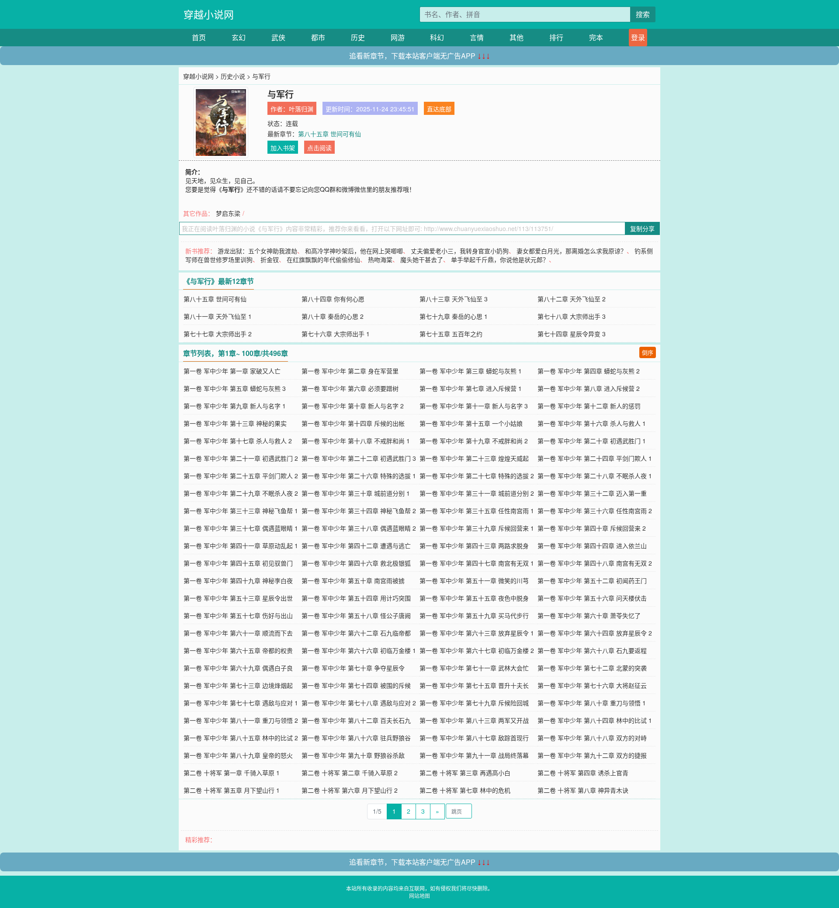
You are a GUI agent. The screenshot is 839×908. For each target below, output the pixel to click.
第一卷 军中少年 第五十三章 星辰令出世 (238, 598)
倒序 (647, 352)
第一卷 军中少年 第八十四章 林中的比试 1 (594, 720)
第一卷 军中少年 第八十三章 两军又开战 (474, 720)
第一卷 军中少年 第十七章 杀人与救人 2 (238, 440)
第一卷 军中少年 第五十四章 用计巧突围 (356, 598)
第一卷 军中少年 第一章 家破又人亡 (232, 370)
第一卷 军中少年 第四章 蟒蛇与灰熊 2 (588, 370)
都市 (318, 37)
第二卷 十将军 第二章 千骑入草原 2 (350, 772)
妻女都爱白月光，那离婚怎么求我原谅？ (572, 250)
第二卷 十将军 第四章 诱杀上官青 (582, 772)
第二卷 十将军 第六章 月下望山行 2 (350, 790)
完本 (596, 37)
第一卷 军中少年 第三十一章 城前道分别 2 (477, 493)
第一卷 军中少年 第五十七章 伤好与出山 (238, 615)
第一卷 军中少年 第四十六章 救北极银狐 (356, 563)
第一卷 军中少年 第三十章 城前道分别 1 (356, 493)
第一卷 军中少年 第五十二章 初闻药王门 (592, 580)
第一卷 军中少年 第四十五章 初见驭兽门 (238, 563)
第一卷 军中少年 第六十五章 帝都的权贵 (238, 650)
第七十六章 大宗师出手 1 (336, 333)
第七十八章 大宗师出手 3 (571, 316)
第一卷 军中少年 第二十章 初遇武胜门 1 (591, 440)
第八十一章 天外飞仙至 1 (218, 316)
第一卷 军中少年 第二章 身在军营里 (350, 370)
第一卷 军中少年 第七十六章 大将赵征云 (592, 685)
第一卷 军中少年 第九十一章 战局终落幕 (474, 755)
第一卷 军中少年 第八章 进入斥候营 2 (588, 388)
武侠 (278, 37)
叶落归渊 (301, 108)
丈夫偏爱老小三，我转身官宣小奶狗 (460, 250)
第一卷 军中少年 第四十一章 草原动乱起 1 (241, 545)
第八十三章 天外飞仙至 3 (454, 298)
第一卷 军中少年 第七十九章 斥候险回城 (474, 702)
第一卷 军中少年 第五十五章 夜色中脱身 (474, 598)
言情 (477, 37)
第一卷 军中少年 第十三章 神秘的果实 (235, 423)
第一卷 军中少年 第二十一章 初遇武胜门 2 (241, 458)
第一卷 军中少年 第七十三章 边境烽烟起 (238, 685)
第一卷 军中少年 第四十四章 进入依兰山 (592, 545)
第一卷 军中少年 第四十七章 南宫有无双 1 (477, 563)
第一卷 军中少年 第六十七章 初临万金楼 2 (477, 650)
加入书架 (282, 147)
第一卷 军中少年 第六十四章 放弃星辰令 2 (594, 632)
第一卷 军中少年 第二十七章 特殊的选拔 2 (477, 475)
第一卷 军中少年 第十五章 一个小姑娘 (471, 423)
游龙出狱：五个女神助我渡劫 (257, 250)
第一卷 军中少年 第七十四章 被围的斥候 (356, 685)
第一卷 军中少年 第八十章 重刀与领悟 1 (591, 702)
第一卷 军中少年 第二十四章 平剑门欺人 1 (594, 458)
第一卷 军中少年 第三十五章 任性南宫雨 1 (477, 510)
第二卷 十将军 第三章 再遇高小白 (465, 772)
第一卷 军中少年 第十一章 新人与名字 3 (474, 405)
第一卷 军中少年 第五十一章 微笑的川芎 (474, 580)
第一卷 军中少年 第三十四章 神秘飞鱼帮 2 (359, 510)
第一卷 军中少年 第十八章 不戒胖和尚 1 (356, 440)
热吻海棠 (380, 259)
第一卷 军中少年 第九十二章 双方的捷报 (592, 755)
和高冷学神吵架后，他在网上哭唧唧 (354, 250)
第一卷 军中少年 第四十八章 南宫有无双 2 (594, 563)
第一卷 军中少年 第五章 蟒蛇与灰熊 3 (235, 388)
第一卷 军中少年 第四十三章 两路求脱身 (474, 545)
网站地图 (419, 895)
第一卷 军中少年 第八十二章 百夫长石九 (356, 720)
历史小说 (233, 76)
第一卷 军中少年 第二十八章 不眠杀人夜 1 (594, 475)
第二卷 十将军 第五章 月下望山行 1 (232, 790)
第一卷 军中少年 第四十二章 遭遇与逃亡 (356, 545)
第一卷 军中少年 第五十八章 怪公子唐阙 (356, 615)
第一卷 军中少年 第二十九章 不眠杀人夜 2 (241, 493)
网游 (398, 37)
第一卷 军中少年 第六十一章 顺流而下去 (238, 632)
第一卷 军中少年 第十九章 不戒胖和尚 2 (474, 440)
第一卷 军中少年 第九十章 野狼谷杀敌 (353, 755)
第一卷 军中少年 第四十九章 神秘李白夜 (238, 580)
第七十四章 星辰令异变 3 (571, 333)
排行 (556, 37)
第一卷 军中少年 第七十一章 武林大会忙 (474, 667)
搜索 (643, 14)
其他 (517, 37)
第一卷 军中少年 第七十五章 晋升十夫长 (474, 685)
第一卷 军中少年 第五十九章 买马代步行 (474, 615)
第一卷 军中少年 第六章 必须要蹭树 (350, 388)
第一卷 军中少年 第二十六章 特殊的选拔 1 (359, 475)
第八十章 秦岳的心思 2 (333, 316)
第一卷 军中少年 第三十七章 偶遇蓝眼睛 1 (241, 528)
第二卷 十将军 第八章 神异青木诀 (582, 790)
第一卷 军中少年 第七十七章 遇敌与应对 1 (241, 702)
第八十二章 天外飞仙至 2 (571, 298)
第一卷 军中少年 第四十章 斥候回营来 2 (591, 528)
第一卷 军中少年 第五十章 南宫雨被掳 (353, 580)
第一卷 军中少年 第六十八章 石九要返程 (592, 650)
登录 (638, 37)
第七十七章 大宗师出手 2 (218, 333)
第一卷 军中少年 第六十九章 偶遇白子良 (238, 667)
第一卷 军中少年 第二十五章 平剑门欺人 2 (241, 475)
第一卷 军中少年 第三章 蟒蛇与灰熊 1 (471, 370)
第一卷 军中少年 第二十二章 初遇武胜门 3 (359, 458)
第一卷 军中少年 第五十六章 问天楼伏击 (592, 598)
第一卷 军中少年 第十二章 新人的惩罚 (589, 405)
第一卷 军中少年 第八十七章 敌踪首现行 (474, 737)
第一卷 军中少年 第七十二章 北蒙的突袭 (592, 667)
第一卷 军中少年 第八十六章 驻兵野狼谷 (356, 737)
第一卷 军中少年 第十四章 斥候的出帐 (353, 423)
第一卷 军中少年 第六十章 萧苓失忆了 (589, 615)
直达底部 (439, 108)
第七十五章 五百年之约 (451, 333)
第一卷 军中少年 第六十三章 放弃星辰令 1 (477, 632)
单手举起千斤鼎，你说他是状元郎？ (500, 259)
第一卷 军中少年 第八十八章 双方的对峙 (592, 737)
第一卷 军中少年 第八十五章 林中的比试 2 (241, 737)
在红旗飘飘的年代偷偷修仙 (323, 259)
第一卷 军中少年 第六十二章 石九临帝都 (356, 632)
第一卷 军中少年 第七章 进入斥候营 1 (471, 388)
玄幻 (239, 37)
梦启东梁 (228, 213)
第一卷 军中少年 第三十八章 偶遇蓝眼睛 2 (359, 528)
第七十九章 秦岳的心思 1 (454, 316)
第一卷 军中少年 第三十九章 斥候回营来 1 (477, 528)
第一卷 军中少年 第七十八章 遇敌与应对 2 (359, 702)
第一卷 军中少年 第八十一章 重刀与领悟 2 (241, 720)
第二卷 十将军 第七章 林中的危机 (465, 790)
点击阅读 (319, 147)
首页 (199, 37)
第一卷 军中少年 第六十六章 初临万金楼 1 (359, 650)
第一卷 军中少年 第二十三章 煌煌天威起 (474, 458)
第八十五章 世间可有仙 (329, 133)
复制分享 (642, 228)
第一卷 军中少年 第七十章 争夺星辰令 (353, 667)
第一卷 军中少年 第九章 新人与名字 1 (235, 405)
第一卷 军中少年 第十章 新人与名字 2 (353, 405)
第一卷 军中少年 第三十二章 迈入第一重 (592, 493)
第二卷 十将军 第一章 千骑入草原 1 (232, 772)
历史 (358, 37)
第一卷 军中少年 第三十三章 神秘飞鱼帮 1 (241, 510)
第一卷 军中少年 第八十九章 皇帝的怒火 (238, 755)
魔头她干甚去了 (421, 259)
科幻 (437, 37)
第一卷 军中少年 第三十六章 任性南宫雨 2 (594, 510)
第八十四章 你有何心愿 (333, 298)
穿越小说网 (209, 14)
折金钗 (269, 259)
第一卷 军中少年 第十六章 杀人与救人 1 (591, 423)
